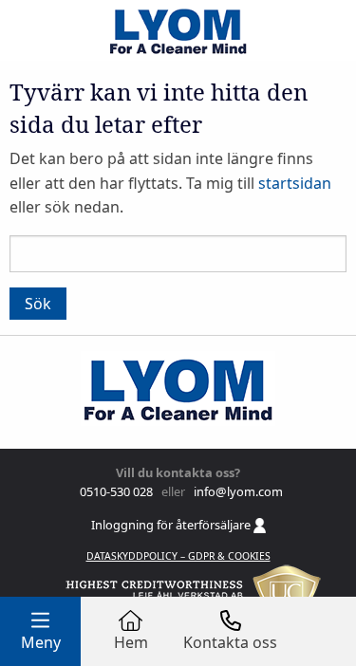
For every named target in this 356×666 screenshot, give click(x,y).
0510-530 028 (115, 491)
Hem (131, 642)
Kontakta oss (230, 642)
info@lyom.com (235, 491)
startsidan (294, 183)
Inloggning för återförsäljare (172, 524)
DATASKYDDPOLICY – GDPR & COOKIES (178, 556)
